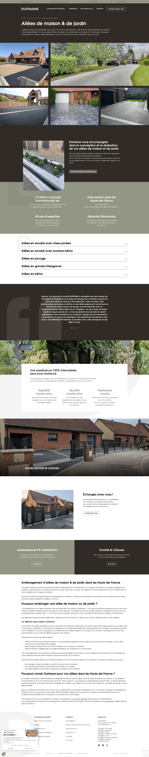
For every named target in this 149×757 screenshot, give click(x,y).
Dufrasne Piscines (92, 1)
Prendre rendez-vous (116, 9)
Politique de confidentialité (65, 753)
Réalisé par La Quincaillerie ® (120, 753)
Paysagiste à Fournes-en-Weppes (108, 737)
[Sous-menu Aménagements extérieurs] (65, 8)
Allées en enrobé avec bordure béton (47, 251)
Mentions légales (82, 753)
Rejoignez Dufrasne (26, 1)
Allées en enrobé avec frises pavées (46, 243)
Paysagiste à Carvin (104, 735)
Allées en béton (32, 274)
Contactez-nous (91, 513)
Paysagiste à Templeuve (105, 730)
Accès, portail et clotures (42, 468)
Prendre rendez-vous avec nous (83, 171)
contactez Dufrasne (79, 699)
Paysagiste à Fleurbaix (104, 739)
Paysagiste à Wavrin (104, 732)
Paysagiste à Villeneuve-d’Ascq (107, 734)
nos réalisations (108, 701)
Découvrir (37, 564)
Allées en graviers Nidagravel (41, 266)
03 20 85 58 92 (122, 1)
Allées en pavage (33, 258)
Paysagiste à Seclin (103, 741)
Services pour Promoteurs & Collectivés (59, 1)
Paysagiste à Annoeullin (105, 728)
